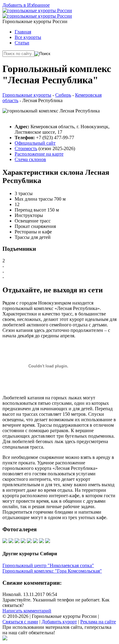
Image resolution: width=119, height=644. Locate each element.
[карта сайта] (4, 638)
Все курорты (28, 37)
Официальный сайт (35, 143)
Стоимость (26, 148)
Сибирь (63, 95)
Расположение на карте (39, 154)
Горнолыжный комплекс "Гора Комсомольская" (52, 570)
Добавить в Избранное (26, 5)
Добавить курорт (59, 621)
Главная (23, 31)
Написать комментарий (26, 610)
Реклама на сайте (98, 621)
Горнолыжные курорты (26, 95)
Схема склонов (30, 159)
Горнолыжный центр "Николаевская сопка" (48, 565)
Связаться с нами (20, 621)
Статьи (22, 42)
